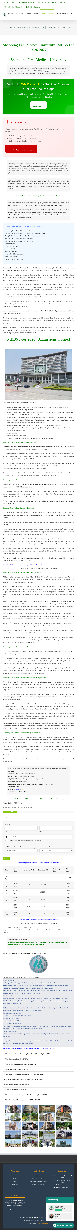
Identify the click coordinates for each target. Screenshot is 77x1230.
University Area (10, 244)
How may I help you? (65, 1225)
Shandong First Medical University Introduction (20, 231)
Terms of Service (40, 1220)
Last (40, 831)
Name (8, 825)
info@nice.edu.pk (63, 1185)
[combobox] (21, 850)
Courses (15, 1181)
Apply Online (15, 1184)
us (66, 215)
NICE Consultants (42, 1223)
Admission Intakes (45, 847)
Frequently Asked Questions (14, 259)
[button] (71, 13)
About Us (15, 1178)
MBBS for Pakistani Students (38, 1178)
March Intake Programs (38, 1184)
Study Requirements (11, 256)
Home (15, 1176)
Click (61, 205)
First (6, 831)
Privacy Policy (28, 1220)
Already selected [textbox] (11, 850)
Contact (15, 1187)
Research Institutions (12, 249)
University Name (13, 837)
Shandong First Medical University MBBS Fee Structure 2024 (25, 233)
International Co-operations (14, 254)
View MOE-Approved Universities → (21, 150)
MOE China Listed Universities (38, 1181)
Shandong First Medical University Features (19, 238)
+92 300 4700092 (60, 1180)
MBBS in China (32, 205)
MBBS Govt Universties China (14, 847)
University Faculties (11, 246)
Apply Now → (38, 106)
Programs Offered (11, 251)
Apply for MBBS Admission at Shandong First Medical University (26, 236)
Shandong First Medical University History (19, 241)
